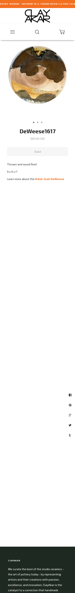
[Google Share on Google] (71, 415)
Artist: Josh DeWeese (49, 179)
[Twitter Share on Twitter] (70, 425)
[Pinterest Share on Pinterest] (71, 405)
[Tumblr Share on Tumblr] (70, 435)
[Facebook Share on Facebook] (71, 395)
